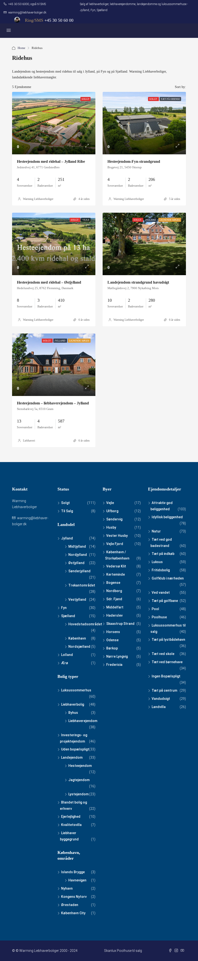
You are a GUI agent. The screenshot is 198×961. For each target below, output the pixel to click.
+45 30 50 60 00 (58, 20)
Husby (111, 527)
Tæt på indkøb (163, 554)
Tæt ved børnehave (167, 662)
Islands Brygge (73, 872)
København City (73, 913)
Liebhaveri (29, 440)
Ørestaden (69, 905)
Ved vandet (161, 592)
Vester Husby (117, 536)
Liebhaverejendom (82, 721)
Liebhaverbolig (72, 704)
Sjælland (68, 616)
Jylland (67, 538)
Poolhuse (159, 617)
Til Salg (67, 511)
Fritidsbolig (161, 570)
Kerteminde (115, 574)
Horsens (113, 632)
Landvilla (159, 707)
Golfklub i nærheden (168, 578)
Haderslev (114, 615)
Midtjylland (77, 546)
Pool (155, 609)
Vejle (110, 503)
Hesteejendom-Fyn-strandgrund (133, 161)
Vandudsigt (161, 699)
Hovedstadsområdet (85, 624)
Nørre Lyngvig (117, 656)
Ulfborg (112, 511)
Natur (156, 531)
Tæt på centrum (164, 690)
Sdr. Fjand (114, 599)
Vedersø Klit (116, 566)
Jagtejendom (79, 780)
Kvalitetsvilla (71, 825)
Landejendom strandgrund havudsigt (138, 282)
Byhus (73, 713)
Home (21, 48)
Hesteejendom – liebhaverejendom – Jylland (53, 403)
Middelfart (114, 607)
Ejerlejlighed (70, 816)
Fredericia (114, 665)
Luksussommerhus (76, 690)
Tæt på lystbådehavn (168, 639)
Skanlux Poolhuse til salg (123, 951)
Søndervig (114, 519)
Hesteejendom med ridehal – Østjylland (49, 282)
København (77, 638)
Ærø (64, 663)
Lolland (67, 655)
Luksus (157, 562)
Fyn (64, 608)
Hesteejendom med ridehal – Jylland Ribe (51, 161)
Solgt (65, 503)
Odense (112, 640)
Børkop (112, 648)
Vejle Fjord (114, 544)
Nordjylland (77, 555)
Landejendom (72, 757)
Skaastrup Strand (120, 624)
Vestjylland (77, 599)
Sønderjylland (79, 571)
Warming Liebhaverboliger (38, 199)
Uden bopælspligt (75, 749)
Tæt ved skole (163, 654)
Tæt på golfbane (165, 601)
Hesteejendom (80, 766)
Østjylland (76, 563)
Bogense (113, 583)
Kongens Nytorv (74, 897)
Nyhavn (67, 888)
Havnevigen (77, 880)
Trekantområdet (81, 585)
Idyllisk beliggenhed (167, 517)
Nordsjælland (79, 646)
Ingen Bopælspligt (166, 676)
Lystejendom (78, 794)
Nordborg (114, 591)
